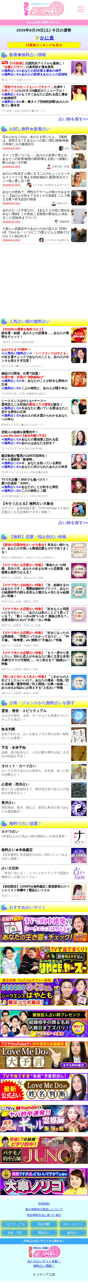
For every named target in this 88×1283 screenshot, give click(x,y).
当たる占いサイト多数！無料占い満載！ (44, 1263)
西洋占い (44, 1232)
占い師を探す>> (73, 119)
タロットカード (73, 1224)
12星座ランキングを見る (44, 45)
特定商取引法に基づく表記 (44, 1215)
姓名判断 (44, 1224)
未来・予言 (15, 1232)
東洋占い (73, 1232)
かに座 (47, 37)
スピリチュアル (15, 1224)
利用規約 (44, 1203)
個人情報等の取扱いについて (44, 1209)
